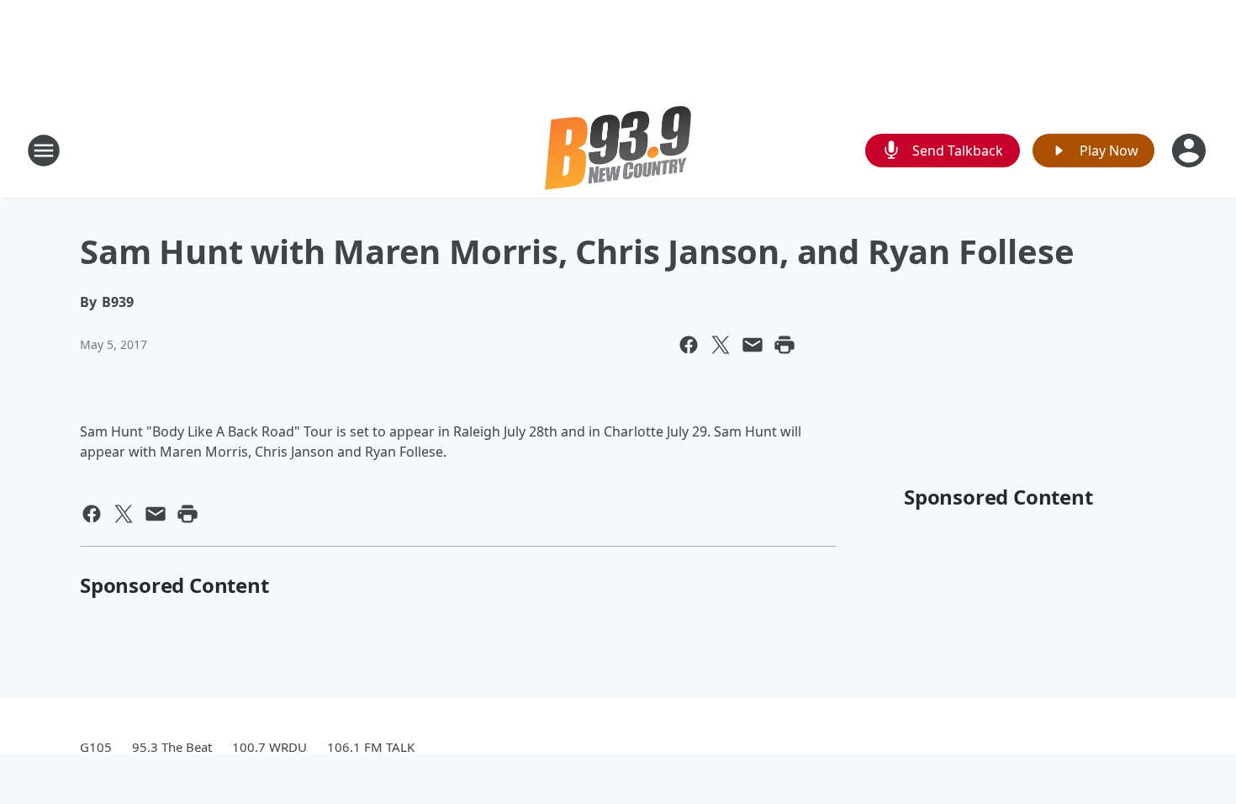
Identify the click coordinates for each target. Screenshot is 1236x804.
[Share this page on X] (720, 345)
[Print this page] (784, 345)
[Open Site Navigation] (44, 150)
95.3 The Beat (172, 746)
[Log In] (1190, 150)
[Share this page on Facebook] (688, 345)
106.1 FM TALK (371, 746)
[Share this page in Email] (752, 345)
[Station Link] (618, 150)
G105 (96, 746)
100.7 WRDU (269, 746)
